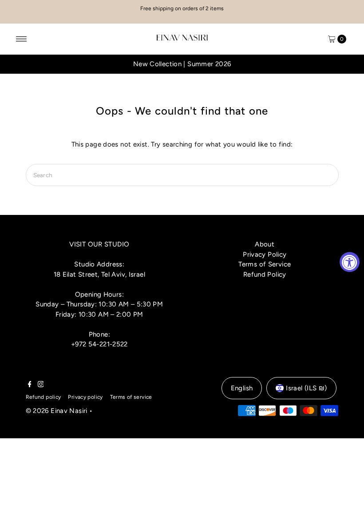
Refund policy (43, 397)
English (242, 388)
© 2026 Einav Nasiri (56, 411)
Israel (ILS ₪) (306, 388)
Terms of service (131, 397)
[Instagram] (41, 385)
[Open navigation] (21, 39)
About (264, 244)
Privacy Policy (264, 254)
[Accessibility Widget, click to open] (350, 262)
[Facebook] (30, 385)
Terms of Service (264, 264)
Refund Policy (264, 274)
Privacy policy (85, 397)
